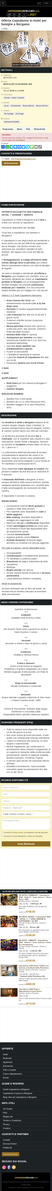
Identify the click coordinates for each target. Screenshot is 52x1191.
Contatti (6, 1140)
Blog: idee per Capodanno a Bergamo (20, 1097)
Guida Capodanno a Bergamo (16, 1089)
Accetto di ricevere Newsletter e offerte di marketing (23, 836)
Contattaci (20, 140)
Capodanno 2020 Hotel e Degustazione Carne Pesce (30, 990)
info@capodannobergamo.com (23, 159)
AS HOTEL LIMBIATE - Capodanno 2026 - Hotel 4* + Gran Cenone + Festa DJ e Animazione (35, 942)
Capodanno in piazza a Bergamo (17, 1093)
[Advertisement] (26, 184)
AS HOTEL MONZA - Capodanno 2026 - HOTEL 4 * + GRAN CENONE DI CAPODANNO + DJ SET (35, 919)
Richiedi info (39, 129)
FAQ (28, 129)
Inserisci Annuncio (10, 1154)
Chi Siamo (7, 1109)
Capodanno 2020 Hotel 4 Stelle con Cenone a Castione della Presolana (34, 967)
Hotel (5, 29)
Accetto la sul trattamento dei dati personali (26, 832)
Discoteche (8, 1066)
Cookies (6, 1128)
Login (46, 3)
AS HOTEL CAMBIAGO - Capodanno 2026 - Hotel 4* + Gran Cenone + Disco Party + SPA (35, 897)
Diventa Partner (10, 1144)
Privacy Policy (17, 832)
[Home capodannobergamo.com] (28, 10)
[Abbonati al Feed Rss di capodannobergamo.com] (14, 1167)
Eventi (6, 1078)
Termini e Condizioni (12, 1120)
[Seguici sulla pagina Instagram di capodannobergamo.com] (4, 1167)
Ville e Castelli (9, 1070)
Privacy (6, 1124)
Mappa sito (8, 1117)
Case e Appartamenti (12, 1074)
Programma (8, 129)
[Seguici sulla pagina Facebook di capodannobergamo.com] (9, 1167)
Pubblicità (7, 1148)
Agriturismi (8, 1062)
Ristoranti (7, 1058)
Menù (19, 129)
